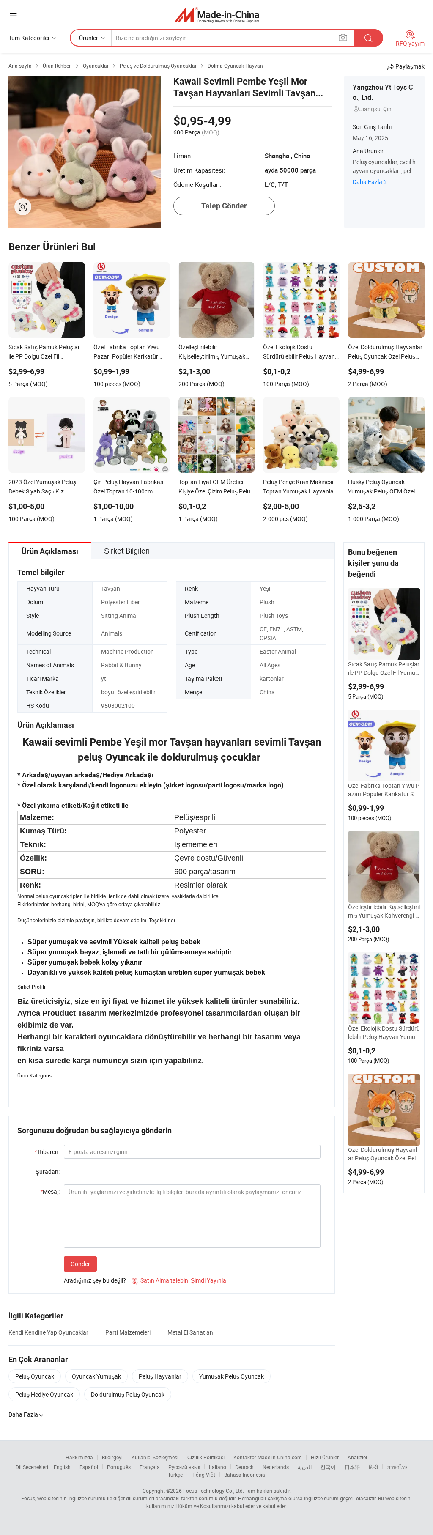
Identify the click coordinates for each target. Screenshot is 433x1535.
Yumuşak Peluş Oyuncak (231, 1376)
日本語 (352, 1467)
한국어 (328, 1467)
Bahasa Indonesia (244, 1474)
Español (88, 1467)
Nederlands (276, 1467)
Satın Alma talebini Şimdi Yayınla (179, 1280)
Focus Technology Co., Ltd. (213, 1490)
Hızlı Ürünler (325, 1457)
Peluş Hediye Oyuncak (44, 1394)
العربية (305, 1467)
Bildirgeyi (112, 1457)
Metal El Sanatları (190, 1332)
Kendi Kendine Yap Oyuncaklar (48, 1332)
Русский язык (184, 1467)
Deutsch (244, 1467)
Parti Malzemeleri (128, 1332)
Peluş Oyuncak (34, 1376)
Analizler (357, 1457)
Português (119, 1467)
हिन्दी (373, 1467)
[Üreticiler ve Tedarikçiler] (216, 14)
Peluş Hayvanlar (160, 1376)
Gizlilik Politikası (206, 1457)
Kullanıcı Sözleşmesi (155, 1457)
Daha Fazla (367, 182)
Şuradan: (48, 1172)
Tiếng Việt (203, 1474)
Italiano (217, 1467)
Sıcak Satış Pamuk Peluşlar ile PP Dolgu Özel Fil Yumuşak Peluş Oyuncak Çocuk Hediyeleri (383, 668)
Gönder (80, 1264)
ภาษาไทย (397, 1467)
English (62, 1467)
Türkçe (175, 1474)
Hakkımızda (79, 1457)
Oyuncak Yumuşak (96, 1376)
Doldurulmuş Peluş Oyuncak (127, 1394)
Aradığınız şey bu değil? (95, 1280)
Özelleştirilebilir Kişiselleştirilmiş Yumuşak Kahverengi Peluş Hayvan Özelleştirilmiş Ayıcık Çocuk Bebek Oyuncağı (384, 911)
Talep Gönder (224, 205)
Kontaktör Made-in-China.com (267, 1457)
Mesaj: (50, 1191)
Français (149, 1467)
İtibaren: (47, 1152)
